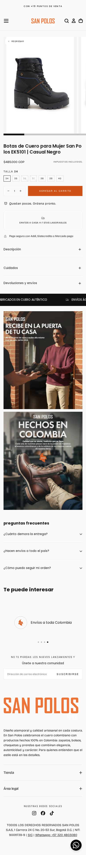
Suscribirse (68, 674)
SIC (30, 835)
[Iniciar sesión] (73, 20)
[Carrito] (80, 20)
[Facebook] (43, 813)
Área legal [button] (11, 788)
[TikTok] (51, 813)
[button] (6, 20)
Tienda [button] (9, 772)
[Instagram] (34, 813)
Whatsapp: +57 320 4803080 (56, 835)
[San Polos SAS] (41, 705)
